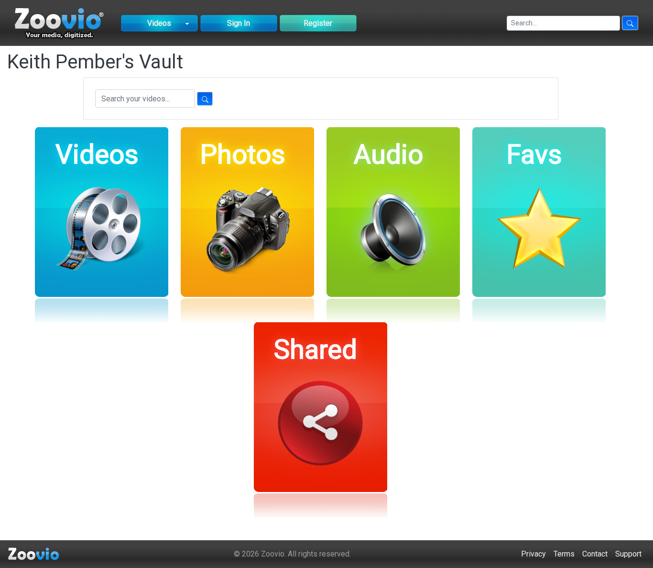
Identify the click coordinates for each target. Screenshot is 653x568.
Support (628, 553)
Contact (595, 553)
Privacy (533, 553)
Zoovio (272, 553)
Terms (564, 553)
